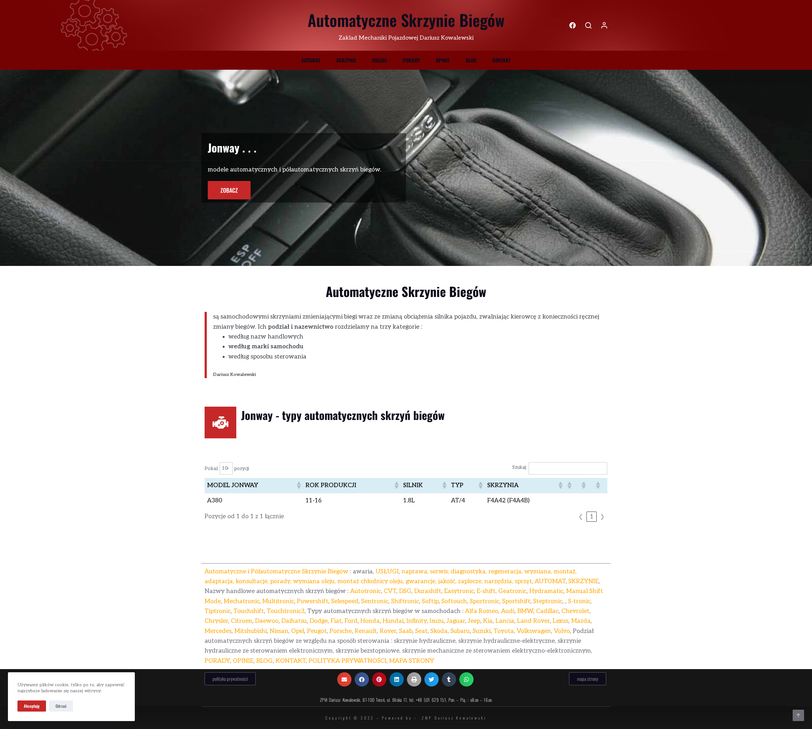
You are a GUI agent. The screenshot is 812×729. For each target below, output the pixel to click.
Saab (405, 631)
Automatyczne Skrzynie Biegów (406, 19)
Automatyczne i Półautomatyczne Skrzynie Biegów (276, 571)
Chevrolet (575, 611)
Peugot (317, 631)
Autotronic (365, 591)
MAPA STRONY (411, 661)
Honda (370, 621)
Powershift (312, 601)
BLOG (264, 661)
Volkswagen (534, 631)
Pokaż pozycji (227, 468)
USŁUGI (387, 571)
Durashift (427, 591)
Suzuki (482, 631)
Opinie (443, 60)
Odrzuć (61, 706)
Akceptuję (32, 706)
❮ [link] (580, 516)
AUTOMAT (550, 581)
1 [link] (591, 516)
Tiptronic (218, 611)
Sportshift (516, 601)
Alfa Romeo (481, 611)
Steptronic (547, 601)
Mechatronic (241, 601)
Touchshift (248, 611)
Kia (488, 621)
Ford (350, 621)
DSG (405, 591)
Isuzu (436, 621)
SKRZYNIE (583, 581)
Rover (388, 631)
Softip (430, 601)
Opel (297, 631)
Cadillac (547, 611)
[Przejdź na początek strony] (798, 715)
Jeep (474, 621)
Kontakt (501, 60)
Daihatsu (294, 621)
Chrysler (216, 621)
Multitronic (278, 601)
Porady (411, 60)
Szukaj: (519, 467)
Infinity (416, 621)
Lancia (504, 621)
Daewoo (266, 621)
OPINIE (243, 661)
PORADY (217, 661)
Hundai (393, 621)
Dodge (319, 621)
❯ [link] (602, 516)
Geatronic (512, 591)
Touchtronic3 (285, 611)
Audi (507, 611)
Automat (310, 60)
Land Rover (533, 621)
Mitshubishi (250, 631)
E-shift (486, 591)
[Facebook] (572, 25)
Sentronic (374, 601)
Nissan (279, 631)
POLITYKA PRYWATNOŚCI (347, 661)
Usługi (379, 60)
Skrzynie (346, 60)
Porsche (341, 631)
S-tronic (579, 601)
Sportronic (484, 601)
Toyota (504, 631)
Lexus (560, 621)
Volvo (562, 631)
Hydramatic (546, 591)
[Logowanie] (604, 25)
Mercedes (218, 631)
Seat (421, 631)
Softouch (454, 601)
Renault (366, 631)
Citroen (241, 621)
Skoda (439, 631)
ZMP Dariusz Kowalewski (454, 717)
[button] (298, 485)
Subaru (460, 631)
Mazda (581, 621)
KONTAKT (291, 661)
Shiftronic (405, 601)
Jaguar (456, 621)
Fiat (336, 621)
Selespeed (344, 601)
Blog (471, 60)
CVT (390, 591)
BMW (525, 611)
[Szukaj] (588, 25)
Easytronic (459, 591)
